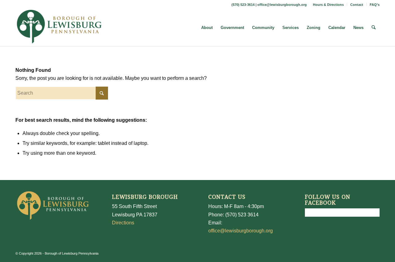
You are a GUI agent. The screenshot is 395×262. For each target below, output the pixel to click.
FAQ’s (375, 4)
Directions (123, 222)
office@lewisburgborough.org (282, 4)
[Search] (374, 27)
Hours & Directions (328, 4)
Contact (356, 4)
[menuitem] (328, 4)
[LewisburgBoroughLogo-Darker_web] (59, 27)
